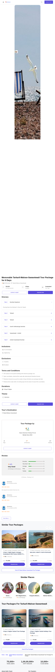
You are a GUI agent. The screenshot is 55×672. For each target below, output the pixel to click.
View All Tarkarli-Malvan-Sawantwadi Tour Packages (27, 570)
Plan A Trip (49, 2)
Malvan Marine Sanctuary (47, 596)
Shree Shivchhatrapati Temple (7, 596)
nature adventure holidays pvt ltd (27, 432)
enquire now (40, 292)
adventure (6, 397)
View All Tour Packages (27, 649)
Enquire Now (14, 564)
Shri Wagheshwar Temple (21, 596)
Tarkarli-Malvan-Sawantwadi (19, 283)
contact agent (15, 292)
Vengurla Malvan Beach (34, 596)
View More (5, 518)
